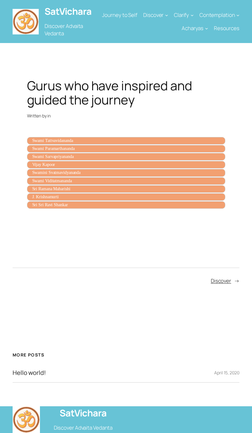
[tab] (126, 140)
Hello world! (29, 372)
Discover (221, 280)
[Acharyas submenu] (206, 28)
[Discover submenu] (166, 15)
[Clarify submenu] (192, 15)
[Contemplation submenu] (237, 15)
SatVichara (68, 11)
